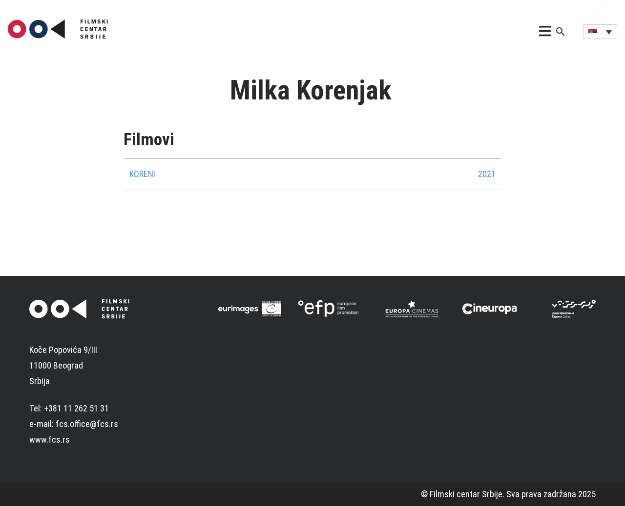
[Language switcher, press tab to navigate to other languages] (600, 31)
